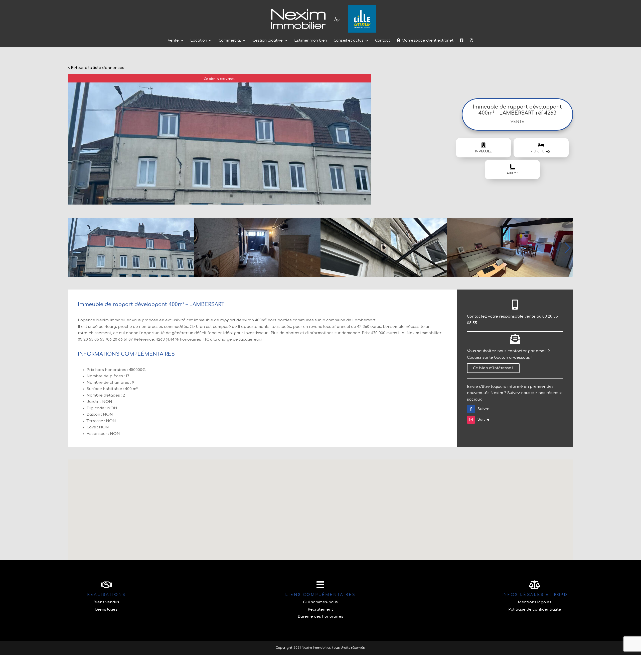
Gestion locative (267, 41)
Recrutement (320, 609)
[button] (567, 247)
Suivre (483, 409)
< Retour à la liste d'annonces (96, 68)
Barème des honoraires (320, 616)
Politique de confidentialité (534, 609)
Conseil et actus (349, 41)
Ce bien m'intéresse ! (493, 368)
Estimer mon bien (310, 41)
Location (198, 41)
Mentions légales (534, 602)
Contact (382, 41)
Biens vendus (106, 602)
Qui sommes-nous (320, 602)
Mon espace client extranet (426, 40)
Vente (173, 41)
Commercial (230, 41)
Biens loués (106, 609)
